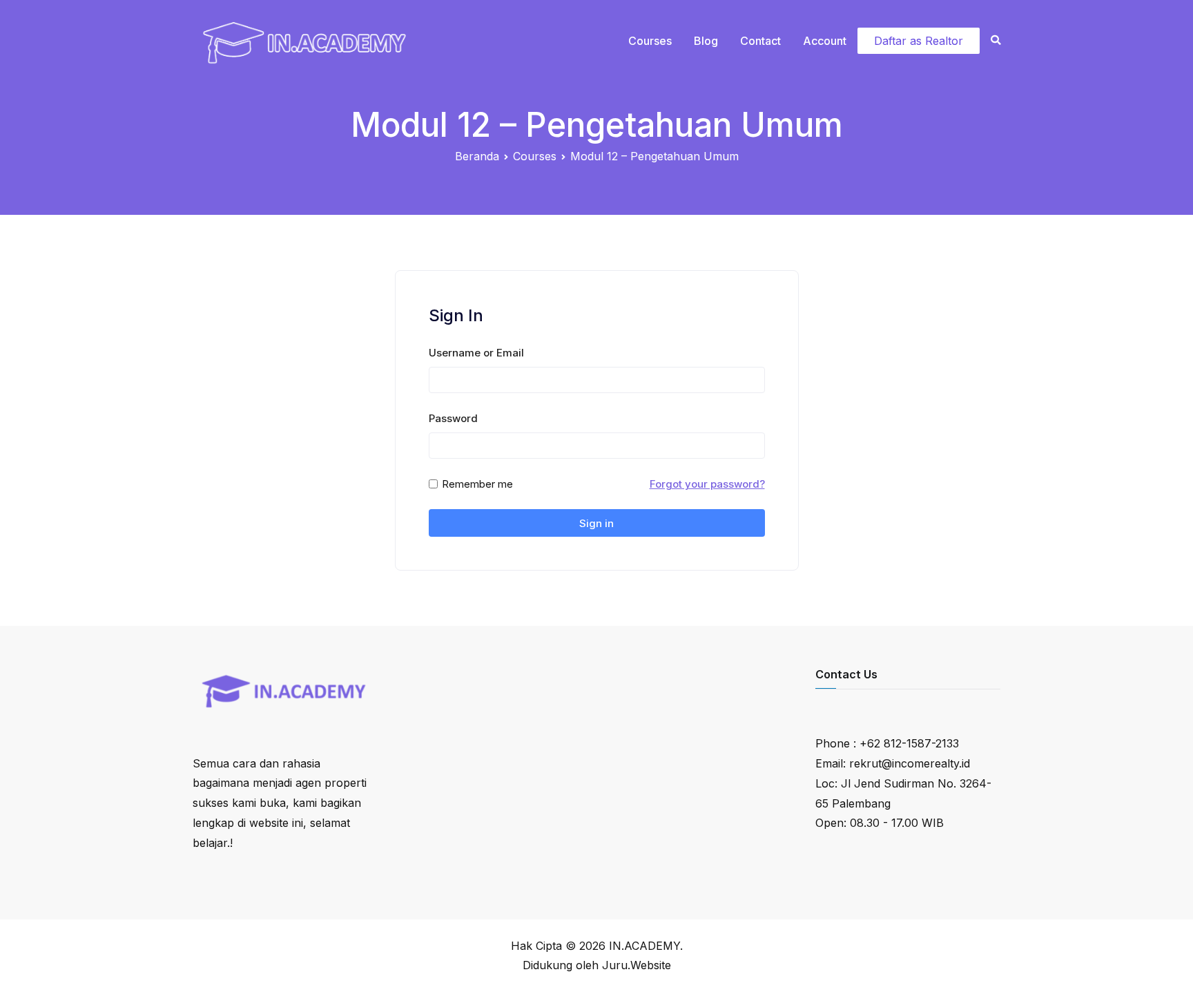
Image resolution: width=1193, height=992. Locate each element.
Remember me (477, 483)
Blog (706, 41)
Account (824, 41)
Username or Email (476, 352)
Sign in (596, 523)
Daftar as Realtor (918, 41)
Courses (650, 41)
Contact (760, 41)
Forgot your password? (707, 483)
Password (453, 418)
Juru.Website (636, 965)
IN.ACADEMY (644, 946)
